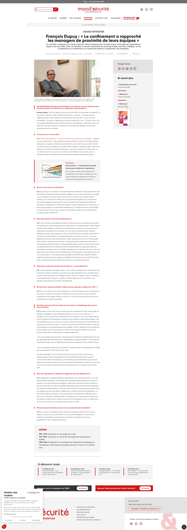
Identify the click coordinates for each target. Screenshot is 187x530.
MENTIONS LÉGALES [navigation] (83, 512)
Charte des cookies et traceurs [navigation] (89, 520)
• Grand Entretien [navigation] (99, 25)
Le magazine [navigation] (115, 18)
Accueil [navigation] (84, 25)
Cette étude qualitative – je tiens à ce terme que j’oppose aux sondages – (66, 139)
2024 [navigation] (138, 504)
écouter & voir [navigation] (101, 18)
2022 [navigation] (146, 504)
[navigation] (93, 1)
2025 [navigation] (134, 504)
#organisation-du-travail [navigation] (104, 54)
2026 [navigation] (130, 504)
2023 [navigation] (142, 504)
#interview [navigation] (135, 54)
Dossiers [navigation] (63, 18)
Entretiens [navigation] (88, 18)
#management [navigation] (122, 54)
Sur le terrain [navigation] (75, 18)
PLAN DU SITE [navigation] (81, 515)
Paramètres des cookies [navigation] (85, 517)
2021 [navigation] (150, 504)
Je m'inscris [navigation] (82, 488)
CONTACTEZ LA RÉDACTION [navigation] (86, 507)
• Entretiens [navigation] (90, 25)
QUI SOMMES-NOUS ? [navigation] (84, 510)
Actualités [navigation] (52, 18)
